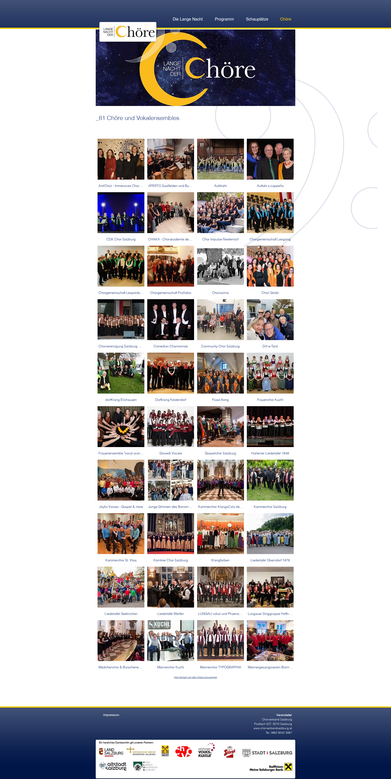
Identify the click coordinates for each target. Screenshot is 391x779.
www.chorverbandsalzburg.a (272, 728)
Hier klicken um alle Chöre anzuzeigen (195, 677)
